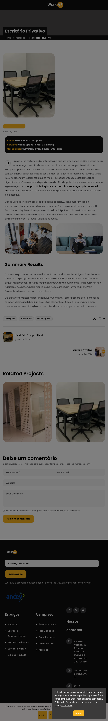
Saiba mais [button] (66, 705)
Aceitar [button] (78, 713)
